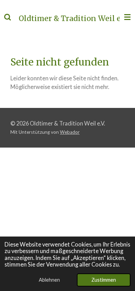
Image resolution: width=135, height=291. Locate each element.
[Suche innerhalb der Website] (7, 17)
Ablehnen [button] (49, 280)
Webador (70, 132)
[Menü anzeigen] (127, 17)
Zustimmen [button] (103, 280)
